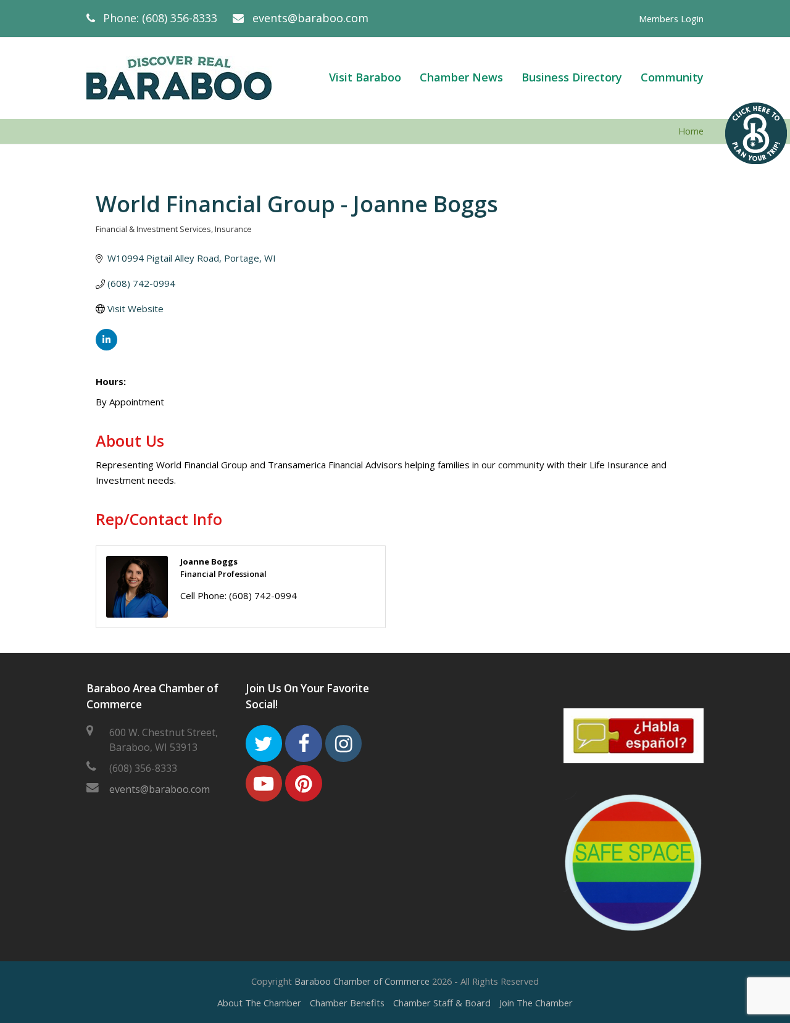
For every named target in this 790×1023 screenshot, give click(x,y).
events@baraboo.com (310, 17)
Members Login (671, 18)
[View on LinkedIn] (106, 347)
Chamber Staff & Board (442, 1002)
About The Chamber (259, 1002)
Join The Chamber (536, 1002)
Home (691, 131)
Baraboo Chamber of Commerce (362, 981)
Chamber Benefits (347, 1002)
